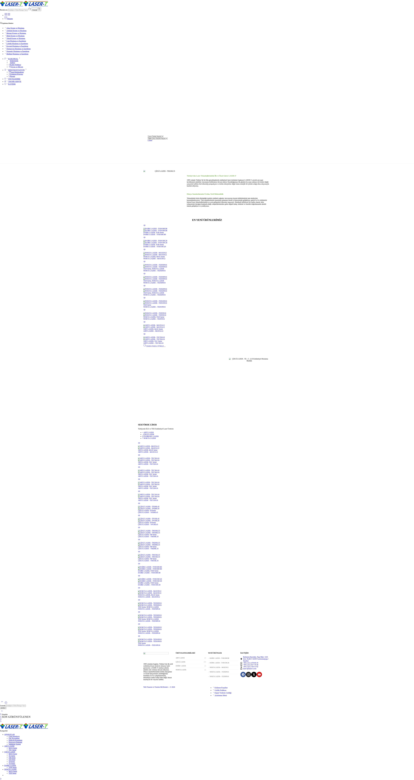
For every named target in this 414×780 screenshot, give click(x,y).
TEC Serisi (158, 341)
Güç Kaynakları (14, 738)
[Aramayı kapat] (2, 712)
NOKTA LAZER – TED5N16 (154, 319)
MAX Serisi (160, 257)
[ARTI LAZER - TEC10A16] (207, 496)
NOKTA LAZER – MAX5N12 (154, 259)
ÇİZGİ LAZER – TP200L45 (148, 512)
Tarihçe (12, 63)
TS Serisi (12, 763)
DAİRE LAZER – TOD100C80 (154, 234)
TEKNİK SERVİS (14, 81)
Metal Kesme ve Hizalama (15, 36)
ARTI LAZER (148, 329)
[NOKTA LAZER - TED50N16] (207, 266)
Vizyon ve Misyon (16, 67)
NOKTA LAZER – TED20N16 (154, 295)
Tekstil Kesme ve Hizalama (15, 38)
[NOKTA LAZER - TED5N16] (207, 314)
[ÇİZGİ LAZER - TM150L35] (207, 556)
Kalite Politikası (15, 65)
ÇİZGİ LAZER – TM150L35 (148, 561)
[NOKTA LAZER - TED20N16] (207, 290)
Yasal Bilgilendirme (17, 72)
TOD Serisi (160, 232)
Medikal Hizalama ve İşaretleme (17, 54)
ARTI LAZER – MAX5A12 (153, 331)
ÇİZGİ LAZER (148, 434)
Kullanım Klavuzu (16, 74)
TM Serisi (153, 535)
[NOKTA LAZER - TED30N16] (207, 278)
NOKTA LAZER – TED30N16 (154, 283)
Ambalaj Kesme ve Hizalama (16, 31)
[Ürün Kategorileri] (5, 15)
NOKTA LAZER (149, 257)
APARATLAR (9, 734)
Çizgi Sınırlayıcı (14, 736)
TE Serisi (12, 756)
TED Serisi (147, 269)
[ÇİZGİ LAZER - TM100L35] (207, 532)
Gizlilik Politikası (220, 690)
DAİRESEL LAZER (150, 436)
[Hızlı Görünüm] (144, 227)
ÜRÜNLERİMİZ (14, 79)
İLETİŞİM (12, 84)
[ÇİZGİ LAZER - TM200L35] (207, 544)
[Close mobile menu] (1, 721)
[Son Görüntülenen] (6, 703)
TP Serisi (153, 510)
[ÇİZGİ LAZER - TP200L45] (207, 508)
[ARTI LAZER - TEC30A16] (207, 471)
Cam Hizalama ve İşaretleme (16, 41)
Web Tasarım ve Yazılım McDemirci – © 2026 (159, 687)
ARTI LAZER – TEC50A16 (153, 343)
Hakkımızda (14, 61)
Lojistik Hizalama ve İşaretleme (17, 44)
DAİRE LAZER (149, 232)
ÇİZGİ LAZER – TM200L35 (148, 549)
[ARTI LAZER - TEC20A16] (207, 483)
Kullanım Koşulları (221, 688)
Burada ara (4, 10)
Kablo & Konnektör (15, 740)
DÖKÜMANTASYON (16, 70)
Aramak (35, 10)
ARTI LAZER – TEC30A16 (148, 476)
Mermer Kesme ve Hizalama (16, 33)
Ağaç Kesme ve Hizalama (15, 28)
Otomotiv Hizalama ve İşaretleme (17, 51)
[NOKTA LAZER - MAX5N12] (207, 254)
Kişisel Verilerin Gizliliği (223, 693)
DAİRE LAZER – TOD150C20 (154, 246)
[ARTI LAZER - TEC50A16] (207, 338)
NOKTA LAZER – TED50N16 (154, 271)
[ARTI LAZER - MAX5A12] (207, 326)
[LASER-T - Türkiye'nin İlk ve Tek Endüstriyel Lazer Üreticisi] (24, 6)
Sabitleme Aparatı (15, 744)
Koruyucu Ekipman (15, 742)
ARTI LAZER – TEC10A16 (148, 500)
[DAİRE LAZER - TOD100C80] (207, 230)
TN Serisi (12, 760)
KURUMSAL (13, 59)
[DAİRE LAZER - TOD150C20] (207, 242)
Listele (150, 140)
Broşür (12, 76)
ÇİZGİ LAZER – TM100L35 (148, 536)
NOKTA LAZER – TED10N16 (154, 307)
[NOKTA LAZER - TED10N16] (207, 302)
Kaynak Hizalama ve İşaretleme (17, 46)
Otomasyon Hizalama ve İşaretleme (18, 49)
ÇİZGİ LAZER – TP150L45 (148, 524)
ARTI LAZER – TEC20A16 (148, 488)
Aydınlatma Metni (221, 695)
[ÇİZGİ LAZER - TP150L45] (207, 520)
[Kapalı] (1, 714)
